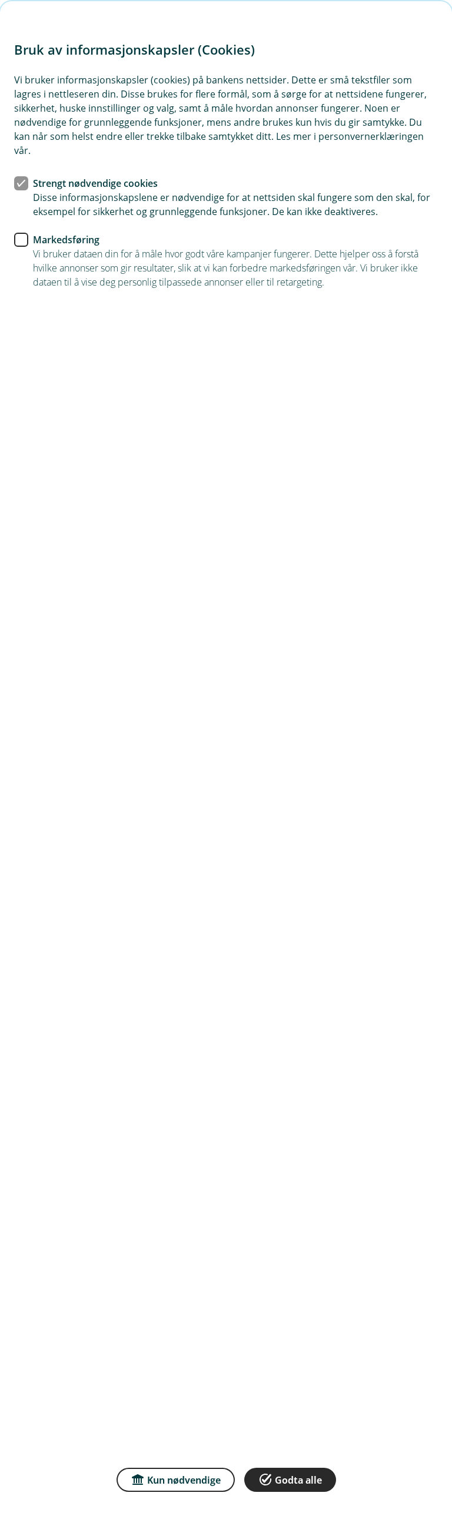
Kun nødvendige (184, 1480)
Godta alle (298, 1480)
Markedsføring (66, 239)
